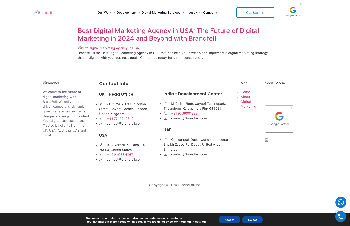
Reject (252, 219)
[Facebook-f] (281, 94)
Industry (192, 12)
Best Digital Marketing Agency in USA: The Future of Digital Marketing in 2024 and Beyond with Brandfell (168, 34)
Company (210, 12)
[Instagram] (292, 94)
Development (126, 12)
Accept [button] (229, 219)
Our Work (104, 12)
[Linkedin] (270, 94)
